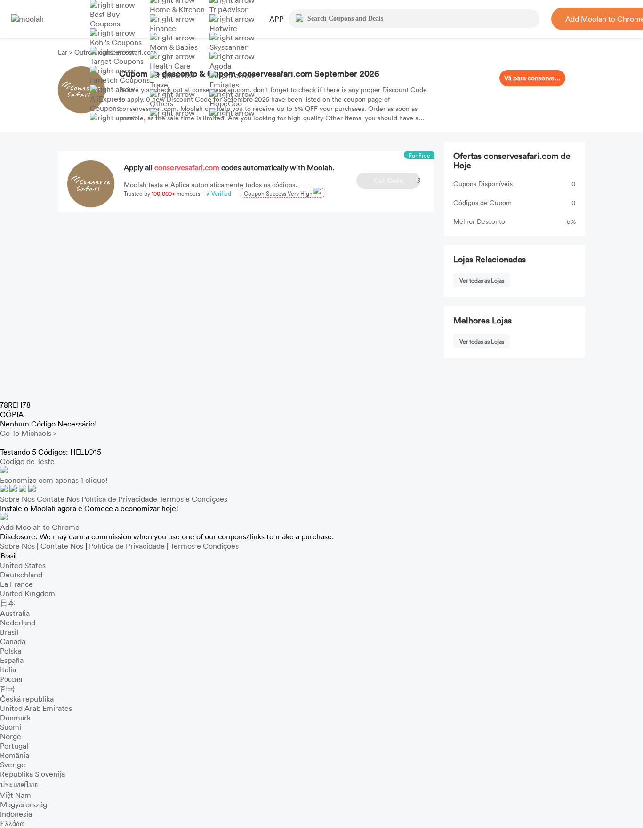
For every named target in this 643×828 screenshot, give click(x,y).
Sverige (12, 764)
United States (23, 565)
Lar (63, 51)
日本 (7, 602)
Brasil (8, 556)
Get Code (397, 180)
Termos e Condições (193, 499)
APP (276, 19)
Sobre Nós (17, 499)
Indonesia (16, 814)
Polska (10, 650)
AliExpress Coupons (107, 103)
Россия (11, 679)
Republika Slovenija (32, 774)
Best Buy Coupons (105, 18)
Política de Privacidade (119, 499)
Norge (10, 736)
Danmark (15, 717)
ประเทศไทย (19, 784)
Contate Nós (58, 499)
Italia (8, 669)
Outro (83, 51)
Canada (12, 641)
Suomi (10, 727)
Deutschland (21, 574)
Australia (15, 613)
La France (16, 584)
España (12, 660)
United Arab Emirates (36, 708)
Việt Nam (15, 795)
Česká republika (27, 698)
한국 (7, 688)
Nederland (17, 622)
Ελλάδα (12, 823)
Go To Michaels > (28, 433)
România (14, 755)
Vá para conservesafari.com (532, 77)
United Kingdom (27, 593)
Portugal (14, 745)
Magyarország (23, 804)
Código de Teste (27, 461)
